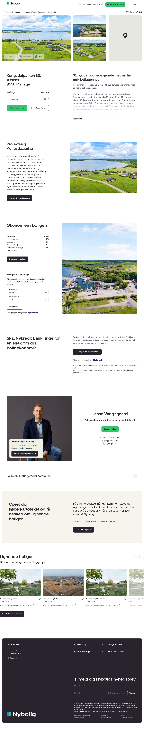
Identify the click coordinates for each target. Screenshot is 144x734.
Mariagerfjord (30, 12)
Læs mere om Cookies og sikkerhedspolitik (82, 716)
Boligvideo (27, 57)
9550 (54, 12)
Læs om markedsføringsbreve (127, 716)
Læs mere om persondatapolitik (106, 716)
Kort (40, 57)
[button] (77, 119)
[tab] (18, 594)
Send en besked (110, 429)
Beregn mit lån (14, 307)
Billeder (12, 57)
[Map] (125, 38)
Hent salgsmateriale (38, 108)
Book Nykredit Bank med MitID (87, 352)
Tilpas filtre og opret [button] (83, 530)
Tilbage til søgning (12, 12)
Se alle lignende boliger (12, 614)
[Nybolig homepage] (21, 714)
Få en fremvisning (17, 108)
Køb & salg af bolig (117, 651)
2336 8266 (116, 438)
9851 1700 (106, 438)
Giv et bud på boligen (17, 259)
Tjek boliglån (12, 251)
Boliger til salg (115, 644)
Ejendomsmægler (82, 651)
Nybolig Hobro (111, 444)
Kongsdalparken (44, 12)
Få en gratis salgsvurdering (25, 454)
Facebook (13, 658)
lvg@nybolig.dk (111, 441)
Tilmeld (132, 693)
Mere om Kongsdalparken (19, 198)
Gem (39, 599)
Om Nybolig (80, 644)
